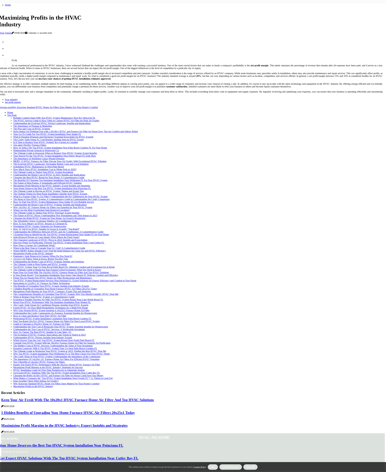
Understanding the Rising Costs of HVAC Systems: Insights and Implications (50, 204)
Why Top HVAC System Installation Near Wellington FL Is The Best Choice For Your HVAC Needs (61, 354)
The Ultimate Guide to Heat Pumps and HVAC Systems (40, 264)
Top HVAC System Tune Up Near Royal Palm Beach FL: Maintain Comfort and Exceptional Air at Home (64, 267)
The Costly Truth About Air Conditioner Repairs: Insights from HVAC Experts (50, 305)
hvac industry (11, 99)
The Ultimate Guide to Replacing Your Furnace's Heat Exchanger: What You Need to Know (57, 269)
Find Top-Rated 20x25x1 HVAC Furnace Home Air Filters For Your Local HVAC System (56, 321)
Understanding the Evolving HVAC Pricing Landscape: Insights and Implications (52, 123)
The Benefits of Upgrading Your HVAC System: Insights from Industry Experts (51, 286)
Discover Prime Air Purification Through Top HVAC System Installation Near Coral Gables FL (58, 242)
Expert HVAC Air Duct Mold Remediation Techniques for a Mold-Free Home (50, 307)
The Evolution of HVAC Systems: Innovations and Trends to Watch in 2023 (49, 335)
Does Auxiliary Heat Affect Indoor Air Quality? (36, 381)
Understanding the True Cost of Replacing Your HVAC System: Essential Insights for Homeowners (60, 326)
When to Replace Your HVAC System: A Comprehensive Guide (43, 297)
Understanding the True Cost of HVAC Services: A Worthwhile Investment (49, 329)
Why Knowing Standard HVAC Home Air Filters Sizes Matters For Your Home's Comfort (56, 383)
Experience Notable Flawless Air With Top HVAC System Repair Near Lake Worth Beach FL (58, 299)
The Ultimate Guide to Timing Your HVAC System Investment (43, 172)
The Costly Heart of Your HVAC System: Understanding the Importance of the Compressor (56, 356)
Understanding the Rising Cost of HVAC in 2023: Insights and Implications (49, 175)
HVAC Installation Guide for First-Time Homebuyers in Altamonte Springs (49, 370)
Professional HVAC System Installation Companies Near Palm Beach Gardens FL (52, 318)
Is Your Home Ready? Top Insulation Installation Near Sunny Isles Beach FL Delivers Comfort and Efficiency (65, 275)
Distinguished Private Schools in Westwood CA (36, 150)
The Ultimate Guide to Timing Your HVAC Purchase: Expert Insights (46, 213)
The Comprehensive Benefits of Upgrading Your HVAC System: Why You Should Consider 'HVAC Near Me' (66, 294)
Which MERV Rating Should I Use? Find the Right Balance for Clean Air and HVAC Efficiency (59, 250)
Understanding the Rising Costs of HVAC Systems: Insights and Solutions (48, 261)
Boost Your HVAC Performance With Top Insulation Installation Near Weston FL (52, 302)
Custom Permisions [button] (230, 467)
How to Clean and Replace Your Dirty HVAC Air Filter (39, 316)
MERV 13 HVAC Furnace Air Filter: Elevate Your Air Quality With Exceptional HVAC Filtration (59, 161)
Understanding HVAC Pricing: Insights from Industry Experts (42, 337)
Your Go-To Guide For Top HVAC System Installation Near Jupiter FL (47, 134)
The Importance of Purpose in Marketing (32, 126)
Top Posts (12, 115)
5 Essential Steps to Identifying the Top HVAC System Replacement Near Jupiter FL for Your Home (61, 234)
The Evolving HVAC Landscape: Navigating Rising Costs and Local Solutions (51, 164)
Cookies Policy (199, 467)
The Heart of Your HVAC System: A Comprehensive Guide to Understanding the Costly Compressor (61, 199)
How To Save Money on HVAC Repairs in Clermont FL (40, 223)
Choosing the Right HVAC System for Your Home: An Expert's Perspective (49, 218)
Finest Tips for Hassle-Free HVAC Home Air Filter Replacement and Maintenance (52, 278)
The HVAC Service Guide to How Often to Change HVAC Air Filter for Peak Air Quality (56, 120)
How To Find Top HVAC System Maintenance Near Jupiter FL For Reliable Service (53, 202)
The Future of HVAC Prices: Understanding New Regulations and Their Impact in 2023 (55, 215)
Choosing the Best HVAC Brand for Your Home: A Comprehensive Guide (48, 177)
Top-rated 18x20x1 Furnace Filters (29, 145)
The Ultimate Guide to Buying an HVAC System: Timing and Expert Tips (48, 191)
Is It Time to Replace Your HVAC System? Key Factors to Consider (45, 142)
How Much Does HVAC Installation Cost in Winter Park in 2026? (44, 169)
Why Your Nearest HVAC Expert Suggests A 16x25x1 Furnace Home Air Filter (51, 310)
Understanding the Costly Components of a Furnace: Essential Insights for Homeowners (55, 313)
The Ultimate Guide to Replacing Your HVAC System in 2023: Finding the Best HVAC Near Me (59, 351)
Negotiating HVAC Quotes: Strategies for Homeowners (39, 226)
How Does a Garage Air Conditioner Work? (34, 245)
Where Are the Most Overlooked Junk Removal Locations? (41, 210)
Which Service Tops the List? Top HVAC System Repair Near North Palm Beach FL (54, 340)
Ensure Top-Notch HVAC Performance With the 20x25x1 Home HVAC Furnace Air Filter (56, 364)
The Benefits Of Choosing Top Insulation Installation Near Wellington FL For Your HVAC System (60, 180)
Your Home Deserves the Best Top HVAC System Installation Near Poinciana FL (52, 188)
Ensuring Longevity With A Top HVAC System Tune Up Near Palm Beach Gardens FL (55, 348)
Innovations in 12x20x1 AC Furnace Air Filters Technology (41, 283)
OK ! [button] (213, 467)
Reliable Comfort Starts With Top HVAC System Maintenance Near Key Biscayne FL (54, 118)
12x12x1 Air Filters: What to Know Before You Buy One (40, 259)
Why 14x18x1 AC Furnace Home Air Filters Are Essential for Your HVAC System (52, 207)
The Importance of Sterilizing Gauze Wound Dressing (39, 158)
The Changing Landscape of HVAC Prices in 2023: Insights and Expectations (50, 240)
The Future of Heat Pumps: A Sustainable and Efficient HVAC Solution (47, 183)
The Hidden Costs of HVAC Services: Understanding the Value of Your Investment (53, 345)
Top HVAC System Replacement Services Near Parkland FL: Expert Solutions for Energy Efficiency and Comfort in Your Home (74, 280)
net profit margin (13, 102)
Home (8, 5)
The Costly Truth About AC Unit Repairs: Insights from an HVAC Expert (48, 139)
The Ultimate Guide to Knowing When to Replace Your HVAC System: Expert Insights (55, 153)
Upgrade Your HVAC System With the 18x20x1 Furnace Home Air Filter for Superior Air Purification (62, 343)
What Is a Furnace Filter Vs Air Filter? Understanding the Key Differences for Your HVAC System (60, 196)
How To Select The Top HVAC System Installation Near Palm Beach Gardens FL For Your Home (60, 147)
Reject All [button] (250, 467)
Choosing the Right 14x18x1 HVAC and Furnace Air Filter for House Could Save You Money (58, 375)
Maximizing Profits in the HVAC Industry (33, 253)
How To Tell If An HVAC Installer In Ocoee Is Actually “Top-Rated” (46, 229)
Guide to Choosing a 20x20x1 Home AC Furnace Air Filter (41, 324)
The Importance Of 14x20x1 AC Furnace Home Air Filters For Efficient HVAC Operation (56, 359)
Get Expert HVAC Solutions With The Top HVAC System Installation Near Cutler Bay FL (56, 373)
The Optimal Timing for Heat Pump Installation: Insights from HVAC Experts (50, 194)
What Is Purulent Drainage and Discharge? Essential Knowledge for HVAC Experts (53, 137)
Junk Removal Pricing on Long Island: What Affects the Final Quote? (46, 237)
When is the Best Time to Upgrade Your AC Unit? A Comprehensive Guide (49, 248)
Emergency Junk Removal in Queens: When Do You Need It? (42, 256)
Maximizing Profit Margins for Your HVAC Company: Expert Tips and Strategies (52, 291)
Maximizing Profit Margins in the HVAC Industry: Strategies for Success (48, 367)
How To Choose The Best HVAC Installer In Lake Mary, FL (42, 332)
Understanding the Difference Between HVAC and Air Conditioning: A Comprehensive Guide (58, 232)
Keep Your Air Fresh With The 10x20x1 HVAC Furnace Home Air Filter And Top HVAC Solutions (61, 272)
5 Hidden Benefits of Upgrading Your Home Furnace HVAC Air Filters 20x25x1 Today (55, 288)
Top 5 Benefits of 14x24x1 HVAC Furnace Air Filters (39, 362)
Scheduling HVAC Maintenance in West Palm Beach (38, 166)
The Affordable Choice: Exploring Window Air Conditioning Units (45, 221)
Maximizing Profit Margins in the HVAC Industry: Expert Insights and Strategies (51, 185)
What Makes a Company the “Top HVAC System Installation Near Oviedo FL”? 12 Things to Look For (63, 378)
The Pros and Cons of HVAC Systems (31, 128)
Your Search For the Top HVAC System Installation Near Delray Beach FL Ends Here (54, 156)
